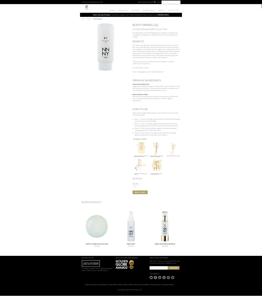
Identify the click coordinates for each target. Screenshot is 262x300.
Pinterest (172, 277)
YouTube (159, 277)
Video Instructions (91, 284)
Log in (139, 2)
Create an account (147, 2)
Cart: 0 (159, 2)
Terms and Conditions (141, 284)
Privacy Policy (155, 284)
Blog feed (164, 277)
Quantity (136, 184)
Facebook (155, 277)
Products (89, 19)
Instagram (168, 277)
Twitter (151, 277)
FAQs (120, 284)
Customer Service (167, 284)
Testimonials (103, 284)
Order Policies (128, 284)
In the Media (112, 284)
